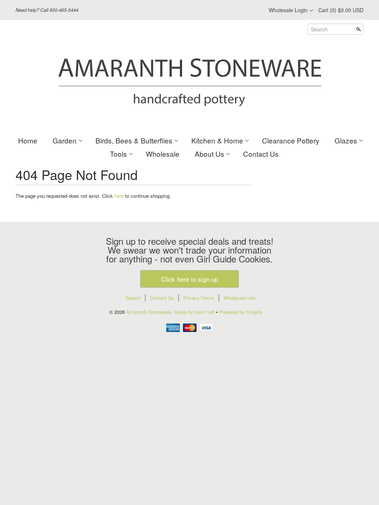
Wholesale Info (239, 297)
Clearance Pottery (290, 140)
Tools (118, 154)
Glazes (346, 140)
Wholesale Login (288, 10)
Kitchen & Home (217, 140)
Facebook (216, 10)
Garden (65, 140)
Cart (340, 10)
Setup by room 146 (195, 311)
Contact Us (261, 154)
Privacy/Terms (198, 297)
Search (319, 29)
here (119, 195)
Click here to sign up (189, 279)
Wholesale (163, 154)
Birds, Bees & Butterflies (133, 140)
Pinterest (241, 10)
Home (27, 140)
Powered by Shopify (240, 311)
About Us (209, 154)
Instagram (254, 10)
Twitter (229, 10)
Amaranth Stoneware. (150, 311)
